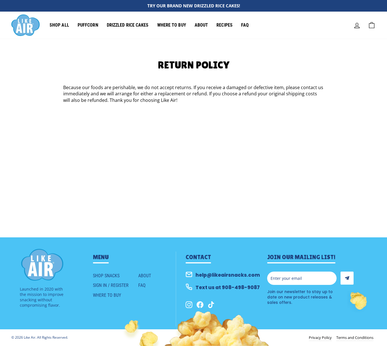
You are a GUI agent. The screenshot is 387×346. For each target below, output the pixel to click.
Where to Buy (171, 25)
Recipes (224, 25)
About (201, 25)
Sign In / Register (111, 285)
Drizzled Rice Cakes (128, 25)
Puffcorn (88, 25)
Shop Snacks (106, 275)
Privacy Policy (320, 337)
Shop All (59, 25)
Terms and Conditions (354, 337)
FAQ (245, 25)
